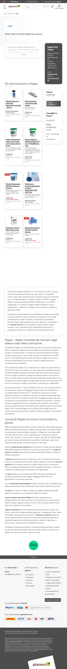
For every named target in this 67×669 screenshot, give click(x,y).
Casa (4, 13)
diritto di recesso (38, 649)
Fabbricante (11, 13)
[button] (4, 1)
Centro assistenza (53, 572)
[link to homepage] (14, 6)
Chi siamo (30, 575)
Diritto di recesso (52, 580)
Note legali (30, 586)
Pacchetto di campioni (53, 1)
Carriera (29, 583)
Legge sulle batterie (53, 583)
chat (15, 1)
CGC (48, 574)
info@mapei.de (52, 74)
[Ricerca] (36, 7)
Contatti (29, 580)
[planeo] (41, 664)
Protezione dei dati (53, 577)
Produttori (30, 577)
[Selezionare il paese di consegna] (4, 1)
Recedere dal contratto (52, 600)
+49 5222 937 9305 (32, 1)
